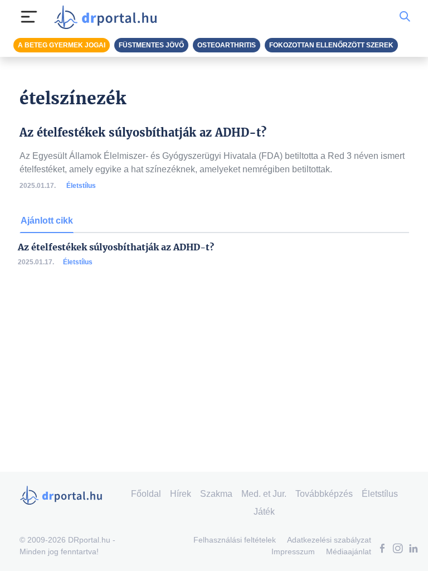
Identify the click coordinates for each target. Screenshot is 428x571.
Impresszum (293, 551)
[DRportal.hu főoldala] (109, 16)
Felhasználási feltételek (234, 539)
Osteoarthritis (226, 45)
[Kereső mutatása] (405, 16)
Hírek (180, 494)
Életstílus (81, 186)
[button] (382, 550)
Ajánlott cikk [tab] (47, 220)
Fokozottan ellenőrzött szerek (331, 45)
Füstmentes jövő (151, 45)
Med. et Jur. (263, 494)
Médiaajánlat (348, 551)
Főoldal (146, 494)
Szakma (216, 494)
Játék (264, 511)
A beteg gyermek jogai (61, 45)
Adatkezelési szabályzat (329, 539)
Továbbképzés (324, 494)
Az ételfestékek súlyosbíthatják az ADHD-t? (116, 247)
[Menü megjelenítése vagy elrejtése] (29, 16)
